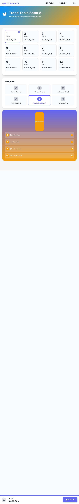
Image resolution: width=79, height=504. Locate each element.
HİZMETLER (49, 3)
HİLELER (62, 3)
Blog (74, 3)
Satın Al (71, 500)
